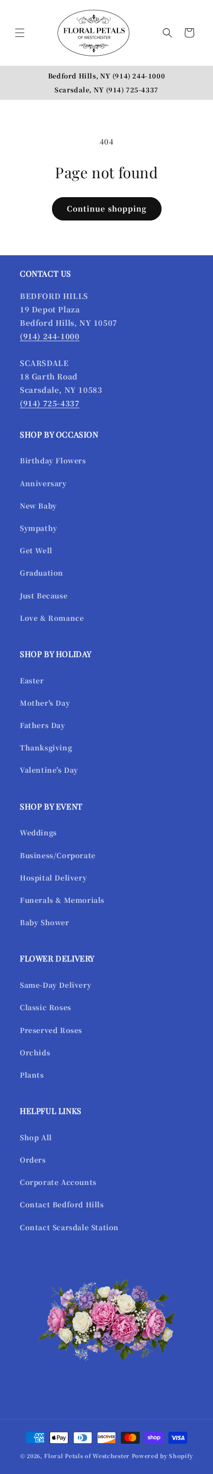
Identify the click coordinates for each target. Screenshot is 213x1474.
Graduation (41, 573)
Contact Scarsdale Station (69, 1227)
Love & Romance (52, 618)
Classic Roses (45, 1007)
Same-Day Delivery (55, 985)
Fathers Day (42, 725)
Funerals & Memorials (62, 900)
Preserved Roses (51, 1030)
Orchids (35, 1052)
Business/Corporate (58, 855)
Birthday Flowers (53, 460)
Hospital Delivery (53, 878)
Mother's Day (45, 703)
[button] (20, 33)
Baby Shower (44, 922)
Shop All (36, 1137)
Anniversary (43, 483)
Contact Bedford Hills (62, 1204)
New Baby (38, 506)
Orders (33, 1160)
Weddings (38, 832)
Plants (32, 1075)
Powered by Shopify (162, 1456)
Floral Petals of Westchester (87, 1456)
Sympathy (38, 528)
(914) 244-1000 (138, 75)
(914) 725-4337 (132, 89)
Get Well (36, 550)
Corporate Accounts (58, 1182)
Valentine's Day (49, 770)
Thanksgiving (46, 747)
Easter (32, 680)
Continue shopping (107, 208)
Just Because (43, 595)
